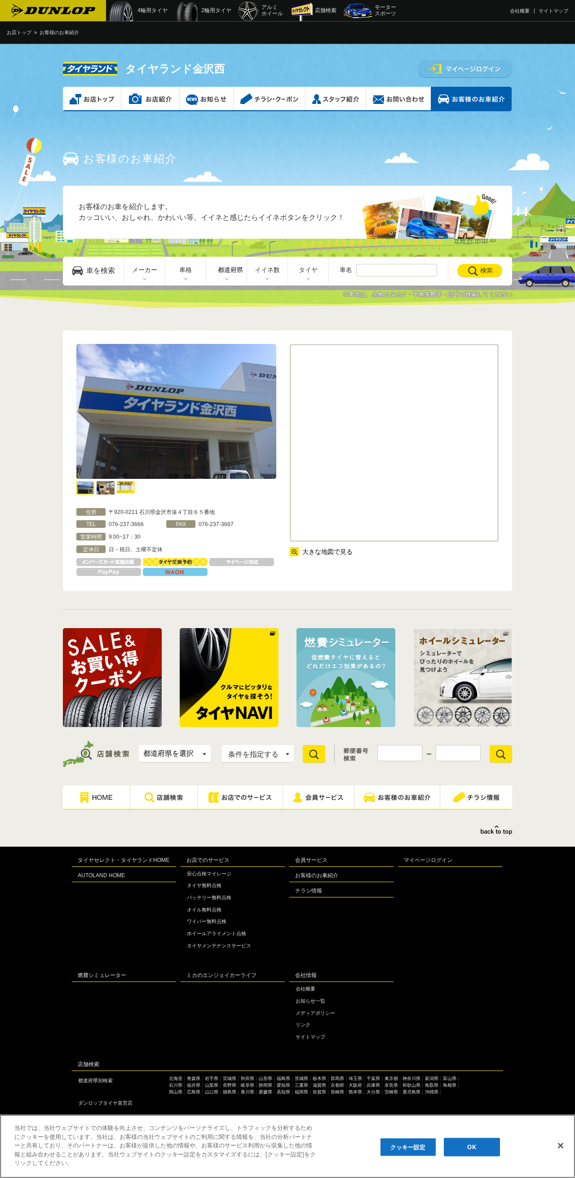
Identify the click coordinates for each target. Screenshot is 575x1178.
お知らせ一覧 (310, 1001)
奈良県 (391, 1085)
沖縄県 (431, 1091)
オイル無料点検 (204, 909)
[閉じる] (561, 1146)
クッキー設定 (408, 1146)
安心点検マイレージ (209, 873)
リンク (303, 1024)
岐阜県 (247, 1085)
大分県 (373, 1091)
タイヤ (308, 269)
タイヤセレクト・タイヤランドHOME (123, 860)
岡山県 (175, 1091)
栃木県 (319, 1078)
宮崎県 (391, 1091)
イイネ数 (267, 269)
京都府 (337, 1085)
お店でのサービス (208, 860)
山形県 (265, 1078)
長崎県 (337, 1091)
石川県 (175, 1085)
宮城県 (229, 1078)
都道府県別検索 (95, 1080)
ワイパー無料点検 (206, 921)
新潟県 (431, 1078)
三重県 (301, 1085)
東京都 (391, 1078)
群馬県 (337, 1078)
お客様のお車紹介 (316, 875)
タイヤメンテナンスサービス (219, 945)
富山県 (449, 1078)
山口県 (211, 1091)
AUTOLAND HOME (101, 875)
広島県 (193, 1091)
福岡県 (301, 1091)
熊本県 (355, 1091)
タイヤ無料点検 (204, 885)
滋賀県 (319, 1085)
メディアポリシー (315, 1013)
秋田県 (247, 1078)
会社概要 (520, 10)
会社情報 (306, 975)
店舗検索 (88, 1064)
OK (471, 1146)
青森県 (193, 1078)
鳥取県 (431, 1085)
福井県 (193, 1085)
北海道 (175, 1078)
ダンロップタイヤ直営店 (105, 1103)
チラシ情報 (308, 891)
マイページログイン (428, 860)
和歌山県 (411, 1085)
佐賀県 (319, 1091)
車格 (185, 269)
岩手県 (211, 1078)
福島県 (283, 1078)
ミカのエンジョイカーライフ (221, 975)
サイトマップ (553, 10)
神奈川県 (411, 1078)
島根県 (449, 1085)
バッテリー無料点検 (209, 897)
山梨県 (211, 1085)
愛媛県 (265, 1091)
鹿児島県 (411, 1091)
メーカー (144, 269)
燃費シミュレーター (102, 975)
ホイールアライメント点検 (216, 933)
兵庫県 (373, 1085)
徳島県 (229, 1091)
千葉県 (373, 1078)
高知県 (283, 1091)
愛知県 (283, 1085)
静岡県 (265, 1085)
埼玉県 (355, 1078)
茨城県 (301, 1078)
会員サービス (311, 860)
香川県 (247, 1091)
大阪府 (355, 1085)
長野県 (229, 1085)
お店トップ (19, 32)
